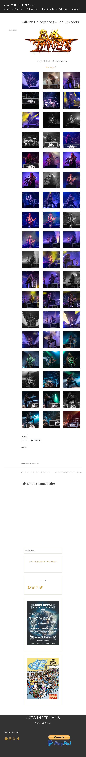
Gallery (28, 463)
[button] (31, 80)
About (7, 9)
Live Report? (51, 67)
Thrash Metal (35, 463)
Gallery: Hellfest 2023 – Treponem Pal (67, 472)
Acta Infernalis (19, 5)
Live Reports (48, 9)
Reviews (18, 9)
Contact (76, 9)
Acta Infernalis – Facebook (43, 562)
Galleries (63, 9)
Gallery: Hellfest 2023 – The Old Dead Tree (36, 472)
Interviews (32, 9)
